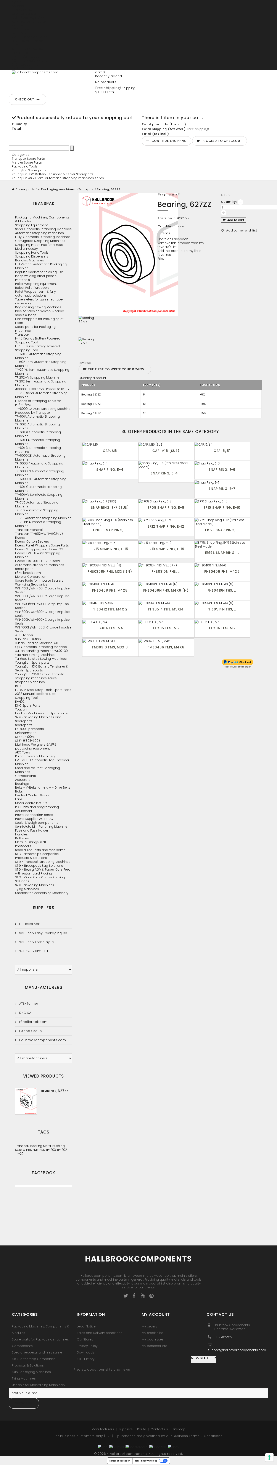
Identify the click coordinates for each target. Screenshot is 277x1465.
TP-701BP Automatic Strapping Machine (38, 524)
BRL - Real (19, 33)
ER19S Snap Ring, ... (222, 552)
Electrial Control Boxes (32, 795)
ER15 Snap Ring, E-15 (110, 549)
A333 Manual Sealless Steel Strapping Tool (35, 696)
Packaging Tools (24, 166)
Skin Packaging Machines (34, 885)
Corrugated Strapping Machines (40, 241)
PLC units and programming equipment (37, 809)
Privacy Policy (87, 1346)
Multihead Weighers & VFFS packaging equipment (35, 746)
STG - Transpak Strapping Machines (42, 862)
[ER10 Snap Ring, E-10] (222, 501)
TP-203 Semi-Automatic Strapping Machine (41, 395)
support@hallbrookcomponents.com (237, 1350)
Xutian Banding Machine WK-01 (38, 643)
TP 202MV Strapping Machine (37, 377)
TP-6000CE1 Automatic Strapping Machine (40, 457)
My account (156, 1314)
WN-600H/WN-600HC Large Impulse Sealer (42, 598)
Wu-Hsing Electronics (31, 584)
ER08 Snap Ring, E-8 (166, 507)
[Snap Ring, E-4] (110, 463)
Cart (100, 72)
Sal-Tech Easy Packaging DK (42, 933)
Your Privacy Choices (146, 1460)
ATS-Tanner (28, 1003)
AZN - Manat (21, 25)
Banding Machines (29, 260)
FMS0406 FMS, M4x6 (166, 647)
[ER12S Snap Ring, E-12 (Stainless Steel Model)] (222, 522)
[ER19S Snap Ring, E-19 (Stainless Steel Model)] (222, 544)
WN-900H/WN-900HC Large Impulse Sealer (42, 621)
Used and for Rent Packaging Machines (37, 770)
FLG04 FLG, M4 (110, 628)
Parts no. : (166, 218)
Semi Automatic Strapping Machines (43, 229)
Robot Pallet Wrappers (32, 287)
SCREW (20, 1150)
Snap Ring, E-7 (222, 488)
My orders (149, 1326)
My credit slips (153, 1333)
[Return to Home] (13, 189)
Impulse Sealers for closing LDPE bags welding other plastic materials (39, 276)
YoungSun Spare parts (29, 170)
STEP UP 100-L (25, 737)
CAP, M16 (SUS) (165, 450)
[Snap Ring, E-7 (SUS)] (110, 501)
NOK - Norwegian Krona (30, 60)
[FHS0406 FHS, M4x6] (222, 565)
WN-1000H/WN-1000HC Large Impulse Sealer (43, 629)
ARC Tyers (22, 752)
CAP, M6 (110, 450)
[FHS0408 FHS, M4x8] (110, 584)
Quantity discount (92, 378)
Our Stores (85, 1339)
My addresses (153, 1339)
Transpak (86, 189)
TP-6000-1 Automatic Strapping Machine (39, 465)
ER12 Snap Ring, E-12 (166, 526)
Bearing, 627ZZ (55, 1091)
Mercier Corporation (30, 576)
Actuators (22, 780)
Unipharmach (25, 733)
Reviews (85, 363)
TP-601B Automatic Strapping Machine (37, 426)
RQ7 (18, 686)
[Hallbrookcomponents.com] (52, 81)
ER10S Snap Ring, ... (110, 530)
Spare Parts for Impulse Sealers (39, 580)
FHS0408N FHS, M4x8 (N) (166, 590)
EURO (16, 45)
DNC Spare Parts (27, 705)
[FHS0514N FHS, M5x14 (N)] (222, 603)
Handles (21, 834)
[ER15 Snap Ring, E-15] (110, 543)
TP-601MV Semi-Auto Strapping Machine (38, 496)
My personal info (154, 1346)
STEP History (86, 1359)
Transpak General (29, 530)
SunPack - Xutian (28, 639)
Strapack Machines (30, 682)
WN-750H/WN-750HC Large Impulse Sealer (42, 606)
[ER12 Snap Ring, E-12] (166, 520)
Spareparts (23, 725)
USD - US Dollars (24, 68)
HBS (29, 1150)
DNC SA (24, 1013)
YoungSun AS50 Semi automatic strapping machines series (58, 178)
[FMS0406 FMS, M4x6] (166, 641)
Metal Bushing (54, 1146)
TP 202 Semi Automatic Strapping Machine (40, 383)
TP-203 (51, 1150)
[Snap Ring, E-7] (222, 482)
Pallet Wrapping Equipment (36, 284)
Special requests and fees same (40, 850)
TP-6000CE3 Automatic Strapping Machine (40, 481)
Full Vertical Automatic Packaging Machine (41, 266)
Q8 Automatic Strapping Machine (41, 647)
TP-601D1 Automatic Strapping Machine (38, 434)
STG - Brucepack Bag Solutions (39, 865)
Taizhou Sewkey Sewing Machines (41, 658)
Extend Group (30, 1031)
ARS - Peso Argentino (28, 17)
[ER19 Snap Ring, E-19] (166, 543)
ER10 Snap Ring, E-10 (222, 507)
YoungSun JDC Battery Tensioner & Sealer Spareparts (52, 174)
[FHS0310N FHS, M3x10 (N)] (166, 565)
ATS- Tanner (24, 635)
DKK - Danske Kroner (27, 41)
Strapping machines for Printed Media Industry (39, 247)
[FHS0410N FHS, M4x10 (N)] (222, 584)
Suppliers (43, 908)
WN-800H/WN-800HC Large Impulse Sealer (42, 614)
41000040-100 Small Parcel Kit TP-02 (42, 389)
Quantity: (229, 202)
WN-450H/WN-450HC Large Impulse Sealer (42, 590)
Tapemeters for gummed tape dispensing (39, 301)
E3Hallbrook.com (28, 573)
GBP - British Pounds (27, 49)
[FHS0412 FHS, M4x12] (110, 603)
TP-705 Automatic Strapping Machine (36, 504)
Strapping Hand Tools (31, 252)
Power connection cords (34, 815)
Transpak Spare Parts (28, 158)
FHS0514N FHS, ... (222, 609)
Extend (20, 537)
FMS (36, 1150)
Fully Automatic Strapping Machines (43, 237)
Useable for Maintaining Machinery (41, 893)
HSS (42, 1150)
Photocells (23, 846)
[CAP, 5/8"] (222, 444)
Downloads (85, 1352)
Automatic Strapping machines (39, 233)
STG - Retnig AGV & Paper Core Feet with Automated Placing (42, 871)
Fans (19, 799)
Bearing (36, 1146)
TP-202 (62, 1150)
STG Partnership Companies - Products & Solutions (38, 856)
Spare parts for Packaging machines (45, 189)
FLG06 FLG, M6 (222, 628)
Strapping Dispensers (31, 256)
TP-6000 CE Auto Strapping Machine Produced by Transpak (43, 411)
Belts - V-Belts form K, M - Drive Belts (42, 787)
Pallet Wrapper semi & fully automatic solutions (35, 293)
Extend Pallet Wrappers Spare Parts (42, 545)
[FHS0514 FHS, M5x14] (166, 603)
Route (142, 1429)
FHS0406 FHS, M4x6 (222, 571)
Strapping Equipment (31, 225)
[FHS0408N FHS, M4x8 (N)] (166, 584)
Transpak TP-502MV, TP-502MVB (39, 534)
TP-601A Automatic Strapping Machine (37, 418)
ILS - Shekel (20, 53)
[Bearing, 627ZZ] (115, 326)
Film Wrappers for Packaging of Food (39, 321)
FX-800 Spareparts (29, 729)
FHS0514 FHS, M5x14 (166, 609)
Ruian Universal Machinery (35, 756)
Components (25, 776)
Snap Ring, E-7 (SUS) (110, 507)
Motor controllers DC (31, 803)
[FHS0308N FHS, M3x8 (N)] (110, 565)
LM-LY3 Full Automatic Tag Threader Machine (42, 762)
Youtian (21, 709)
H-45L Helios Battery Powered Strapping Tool (37, 348)
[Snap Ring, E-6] (222, 463)
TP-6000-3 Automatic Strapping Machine (39, 473)
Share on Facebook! (173, 239)
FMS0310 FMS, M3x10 (110, 647)
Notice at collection (120, 1460)
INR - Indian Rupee (26, 56)
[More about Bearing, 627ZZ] (26, 1101)
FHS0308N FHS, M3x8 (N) (110, 571)
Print (161, 258)
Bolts (19, 791)
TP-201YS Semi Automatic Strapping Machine (42, 371)
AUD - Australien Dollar (29, 21)
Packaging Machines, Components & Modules (42, 219)
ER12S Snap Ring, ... (222, 530)
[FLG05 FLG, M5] (166, 622)
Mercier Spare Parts (27, 162)
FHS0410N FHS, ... (222, 590)
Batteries (22, 838)
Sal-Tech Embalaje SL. (37, 942)
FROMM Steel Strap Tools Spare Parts (43, 690)
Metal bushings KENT (30, 842)
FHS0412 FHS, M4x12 (109, 609)
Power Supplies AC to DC (34, 819)
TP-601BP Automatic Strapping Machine (38, 356)
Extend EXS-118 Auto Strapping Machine (37, 555)
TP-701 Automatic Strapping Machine (43, 518)
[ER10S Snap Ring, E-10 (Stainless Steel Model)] (110, 522)
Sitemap (178, 1429)
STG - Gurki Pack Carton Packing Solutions (40, 879)
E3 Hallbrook (29, 924)
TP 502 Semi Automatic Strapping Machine (40, 364)
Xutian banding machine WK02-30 (41, 651)
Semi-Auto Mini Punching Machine (41, 826)
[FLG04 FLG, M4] (110, 622)
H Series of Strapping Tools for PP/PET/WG (38, 403)
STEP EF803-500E (27, 740)
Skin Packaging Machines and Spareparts (38, 719)
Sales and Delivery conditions (99, 1333)
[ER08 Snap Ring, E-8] (166, 501)
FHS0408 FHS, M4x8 (110, 590)
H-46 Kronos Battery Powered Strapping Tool (37, 340)
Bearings (22, 783)
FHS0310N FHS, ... (166, 571)
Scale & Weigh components (36, 822)
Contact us (160, 1429)
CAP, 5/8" (222, 450)
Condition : (167, 226)
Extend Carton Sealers (32, 541)
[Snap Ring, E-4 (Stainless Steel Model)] (166, 465)
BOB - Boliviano (24, 29)
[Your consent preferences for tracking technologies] (269, 1457)
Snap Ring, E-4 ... (166, 473)
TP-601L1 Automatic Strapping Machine (37, 442)
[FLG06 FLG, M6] (222, 622)
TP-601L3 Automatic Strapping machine (38, 450)
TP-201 (19, 1154)
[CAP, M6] (110, 444)
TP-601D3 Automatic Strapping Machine (38, 489)
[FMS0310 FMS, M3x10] (110, 641)
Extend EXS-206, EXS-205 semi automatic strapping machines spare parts (39, 565)
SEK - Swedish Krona (27, 64)
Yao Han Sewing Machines (35, 655)
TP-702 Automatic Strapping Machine (36, 512)
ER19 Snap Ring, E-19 (166, 549)
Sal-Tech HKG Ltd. (33, 951)
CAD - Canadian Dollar (29, 37)
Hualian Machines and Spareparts (41, 713)
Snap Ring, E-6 (222, 469)
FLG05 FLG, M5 (166, 628)
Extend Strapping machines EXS (39, 549)
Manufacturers (43, 987)
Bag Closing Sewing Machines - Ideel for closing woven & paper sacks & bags (39, 311)
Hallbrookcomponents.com (42, 1040)
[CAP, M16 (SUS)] (166, 444)
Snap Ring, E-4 (109, 469)
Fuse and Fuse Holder (31, 830)
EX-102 (19, 701)
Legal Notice (86, 1326)
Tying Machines (27, 889)
